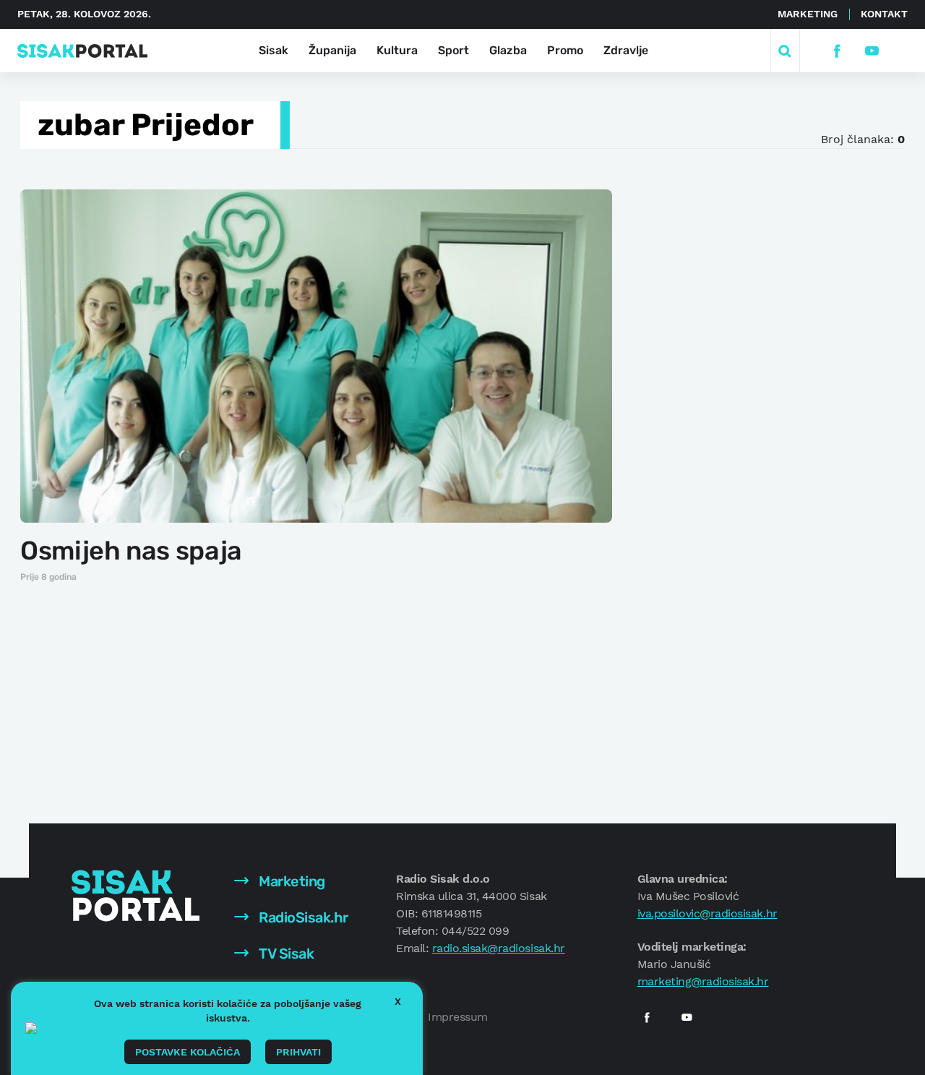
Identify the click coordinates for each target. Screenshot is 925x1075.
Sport (453, 50)
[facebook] (836, 51)
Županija (332, 50)
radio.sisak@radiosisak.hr (498, 948)
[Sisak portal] (82, 51)
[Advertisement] (749, 404)
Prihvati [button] (298, 1052)
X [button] (398, 1001)
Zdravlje (625, 50)
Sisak (273, 50)
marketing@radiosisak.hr (703, 981)
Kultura (397, 50)
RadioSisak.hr (302, 917)
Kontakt (884, 14)
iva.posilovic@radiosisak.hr (707, 913)
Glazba (508, 50)
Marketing (808, 14)
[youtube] (871, 51)
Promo (565, 50)
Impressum (458, 1017)
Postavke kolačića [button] (187, 1052)
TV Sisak (285, 953)
